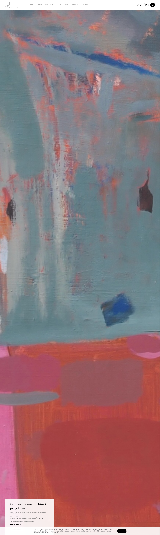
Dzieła (32, 5)
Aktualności (76, 5)
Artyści (39, 5)
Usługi (66, 5)
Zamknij (122, 531)
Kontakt (85, 5)
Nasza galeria (49, 5)
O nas (59, 5)
